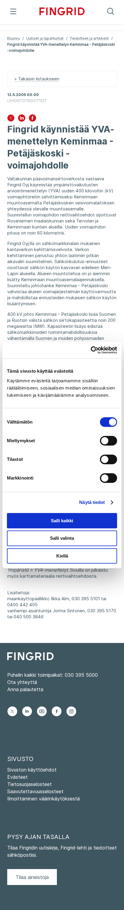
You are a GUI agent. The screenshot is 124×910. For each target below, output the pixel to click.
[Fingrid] (62, 12)
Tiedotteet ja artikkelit (89, 38)
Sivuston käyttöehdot (32, 770)
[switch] (108, 441)
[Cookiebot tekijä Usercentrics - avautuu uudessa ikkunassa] (90, 350)
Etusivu (13, 38)
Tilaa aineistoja (32, 877)
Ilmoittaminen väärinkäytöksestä (43, 799)
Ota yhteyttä (22, 682)
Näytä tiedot (92, 502)
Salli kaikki (62, 520)
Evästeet (17, 777)
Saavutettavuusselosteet (35, 791)
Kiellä (62, 555)
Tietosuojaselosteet (29, 784)
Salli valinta (62, 538)
